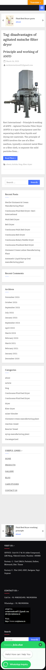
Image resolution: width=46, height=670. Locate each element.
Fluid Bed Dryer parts (25, 18)
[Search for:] (16, 182)
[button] (40, 644)
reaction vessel (12, 424)
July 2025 (9, 312)
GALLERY (9, 471)
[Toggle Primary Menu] (42, 7)
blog (20, 164)
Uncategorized (11, 439)
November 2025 (12, 297)
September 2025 (12, 307)
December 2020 (12, 358)
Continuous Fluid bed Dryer (17, 393)
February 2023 (11, 338)
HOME (8, 458)
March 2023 (10, 333)
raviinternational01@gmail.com (19, 65)
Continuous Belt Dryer (15, 234)
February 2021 (11, 348)
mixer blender (11, 413)
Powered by (8, 645)
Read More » (11, 157)
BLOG (7, 477)
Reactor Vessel (11, 429)
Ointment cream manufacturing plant (22, 418)
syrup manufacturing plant (17, 434)
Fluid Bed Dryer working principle (26, 529)
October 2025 (11, 302)
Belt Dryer (9, 224)
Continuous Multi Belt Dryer (17, 229)
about (18, 22)
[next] (43, 20)
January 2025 (11, 317)
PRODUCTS (10, 464)
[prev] (3, 20)
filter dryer (27, 164)
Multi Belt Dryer (12, 219)
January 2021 (11, 353)
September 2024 (12, 322)
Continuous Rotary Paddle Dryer (19, 240)
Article (15, 164)
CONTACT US (11, 490)
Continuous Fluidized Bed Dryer (19, 245)
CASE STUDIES (12, 484)
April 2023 (10, 328)
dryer (7, 403)
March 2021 (10, 343)
